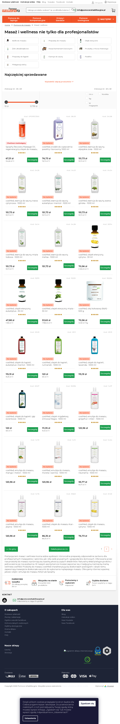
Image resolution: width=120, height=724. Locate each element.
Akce (91, 94)
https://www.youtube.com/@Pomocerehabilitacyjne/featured (4, 600)
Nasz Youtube (67, 620)
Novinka (105, 94)
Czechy (7, 650)
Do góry (12, 549)
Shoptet (110, 686)
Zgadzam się (87, 703)
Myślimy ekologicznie (13, 626)
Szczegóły (32, 160)
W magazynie (93, 104)
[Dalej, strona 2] (106, 549)
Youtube (51, 2)
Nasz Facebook (68, 623)
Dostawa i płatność (10, 2)
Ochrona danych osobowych (16, 623)
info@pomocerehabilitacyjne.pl (30, 599)
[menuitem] (13, 19)
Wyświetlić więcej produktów (58, 82)
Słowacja (8, 653)
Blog (44, 2)
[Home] (8, 25)
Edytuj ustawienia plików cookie (75, 686)
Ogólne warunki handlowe (15, 620)
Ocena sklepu (10, 629)
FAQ (38, 2)
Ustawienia (30, 718)
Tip (90, 99)
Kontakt (69, 2)
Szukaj (72, 10)
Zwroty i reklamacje (13, 617)
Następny (105, 19)
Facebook (60, 2)
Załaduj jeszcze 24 (59, 549)
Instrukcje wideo (28, 2)
